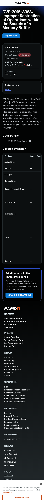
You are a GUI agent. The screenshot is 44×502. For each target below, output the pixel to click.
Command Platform (13, 318)
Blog (6, 387)
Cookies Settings (22, 497)
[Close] (41, 484)
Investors (8, 372)
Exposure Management (15, 321)
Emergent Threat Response (17, 389)
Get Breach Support (13, 343)
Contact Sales (10, 346)
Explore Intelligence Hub (19, 295)
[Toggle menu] (40, 3)
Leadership (9, 360)
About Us (8, 357)
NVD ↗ (8, 89)
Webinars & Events (13, 392)
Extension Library (12, 422)
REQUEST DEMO (11, 36)
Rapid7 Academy (12, 425)
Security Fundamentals (14, 401)
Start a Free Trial (12, 337)
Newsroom (9, 363)
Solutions (8, 327)
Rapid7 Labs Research (14, 395)
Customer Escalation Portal (16, 428)
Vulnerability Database (14, 398)
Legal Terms (8, 475)
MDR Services (10, 324)
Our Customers (11, 366)
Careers (7, 375)
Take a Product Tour (14, 340)
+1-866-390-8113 (12, 439)
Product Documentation (15, 419)
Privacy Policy (9, 479)
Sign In (7, 413)
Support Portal (11, 416)
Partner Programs (12, 369)
